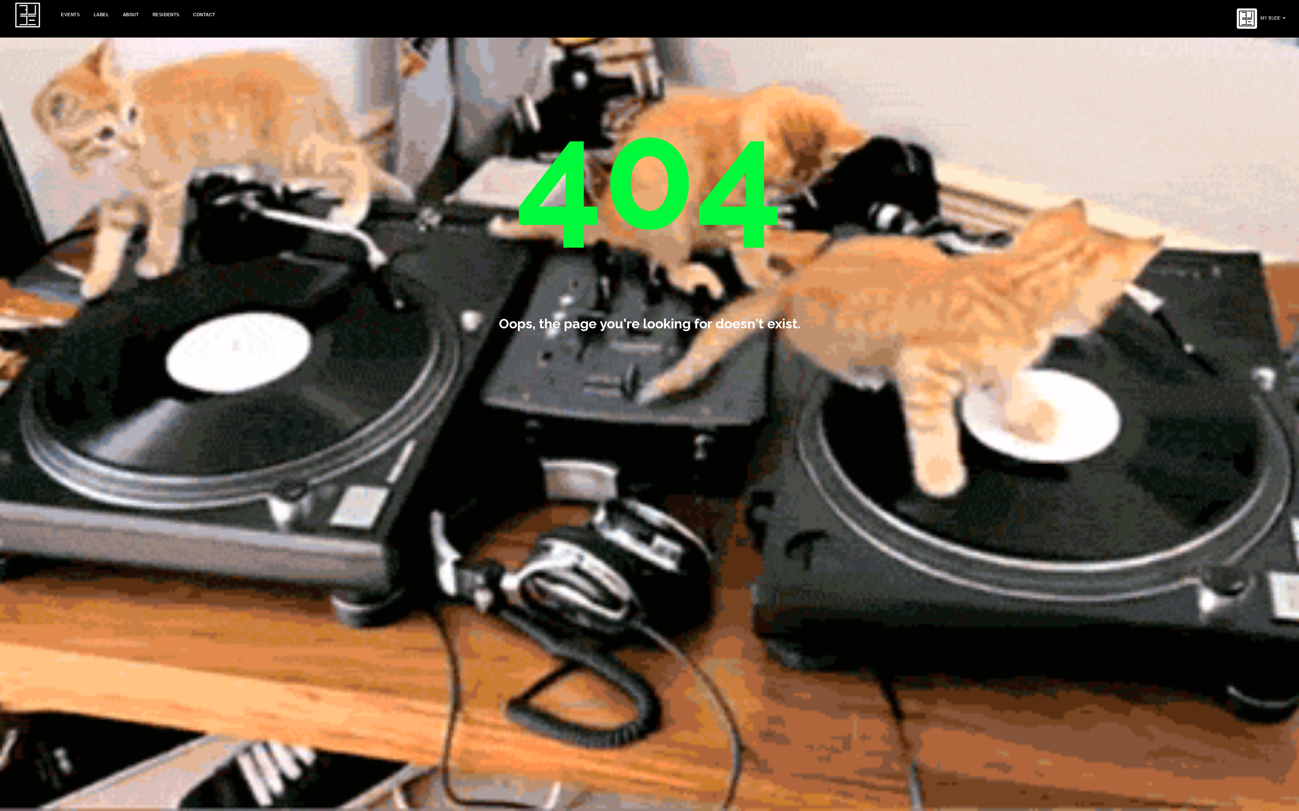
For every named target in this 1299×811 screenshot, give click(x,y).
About (131, 14)
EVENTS (70, 14)
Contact (204, 14)
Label (101, 14)
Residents (166, 14)
